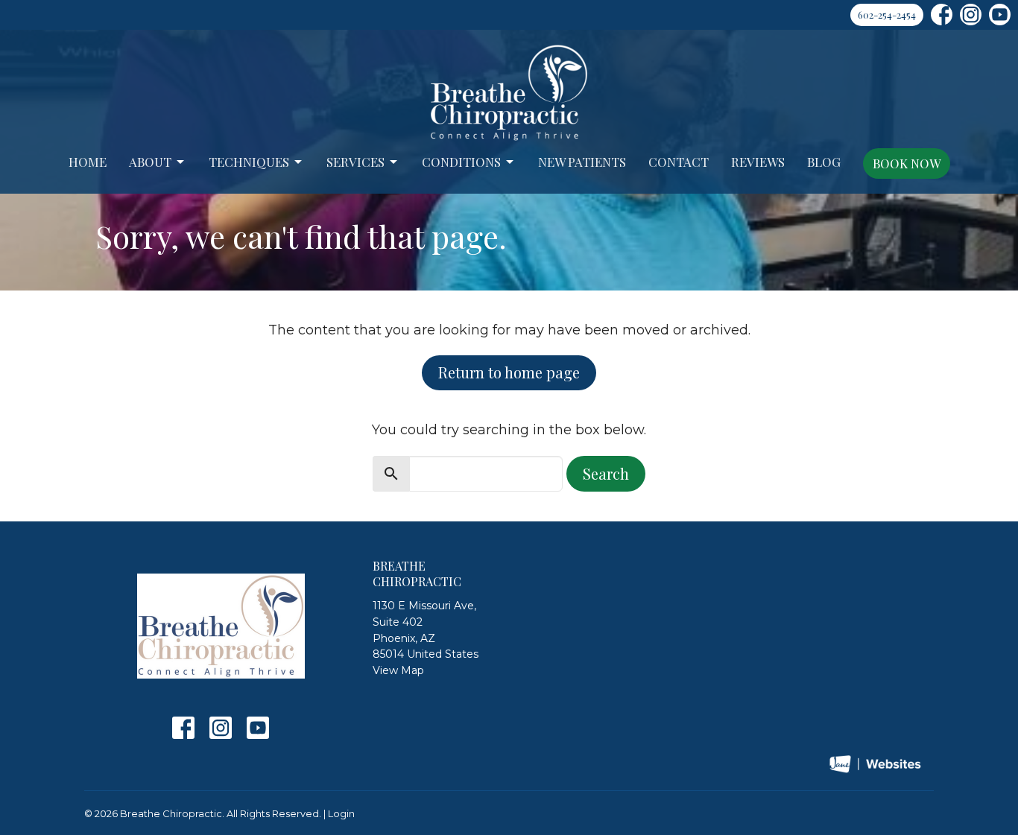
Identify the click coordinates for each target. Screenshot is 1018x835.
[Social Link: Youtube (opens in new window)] (1000, 14)
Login (341, 813)
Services (355, 161)
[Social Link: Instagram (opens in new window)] (970, 14)
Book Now (906, 163)
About (150, 161)
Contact (678, 161)
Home (88, 161)
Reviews (758, 161)
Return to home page (509, 372)
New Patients (582, 161)
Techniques (249, 161)
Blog (824, 161)
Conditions (461, 161)
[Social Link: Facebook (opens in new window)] (941, 14)
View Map (398, 670)
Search (606, 473)
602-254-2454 (887, 14)
